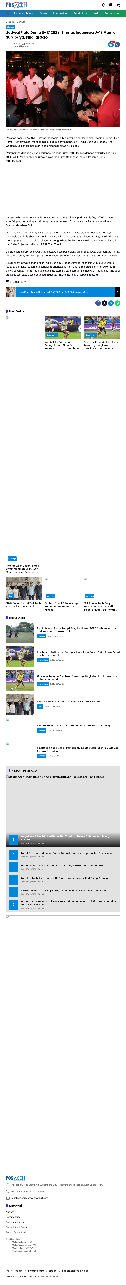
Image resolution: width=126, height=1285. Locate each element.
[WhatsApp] (117, 303)
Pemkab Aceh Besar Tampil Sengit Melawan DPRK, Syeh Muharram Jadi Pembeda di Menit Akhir (22, 569)
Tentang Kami (36, 1270)
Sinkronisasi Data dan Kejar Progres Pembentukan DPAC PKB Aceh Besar (64, 890)
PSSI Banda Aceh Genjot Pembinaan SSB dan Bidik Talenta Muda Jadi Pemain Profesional (100, 606)
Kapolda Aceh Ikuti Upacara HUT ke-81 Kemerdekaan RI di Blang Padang (64, 878)
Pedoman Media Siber (75, 1270)
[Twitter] (104, 303)
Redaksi (18, 1270)
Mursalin (16, 44)
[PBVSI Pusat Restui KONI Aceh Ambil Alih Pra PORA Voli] (24, 588)
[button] (104, 5)
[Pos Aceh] (16, 5)
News (10, 596)
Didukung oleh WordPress (21, 1276)
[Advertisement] (63, 189)
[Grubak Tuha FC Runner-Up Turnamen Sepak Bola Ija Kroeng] (63, 588)
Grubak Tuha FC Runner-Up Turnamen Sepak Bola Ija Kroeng (61, 606)
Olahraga (10, 27)
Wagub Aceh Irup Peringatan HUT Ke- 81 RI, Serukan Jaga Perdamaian (62, 865)
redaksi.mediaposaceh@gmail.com (29, 1198)
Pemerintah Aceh (15, 1222)
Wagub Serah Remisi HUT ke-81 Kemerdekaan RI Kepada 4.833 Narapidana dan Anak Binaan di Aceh (68, 903)
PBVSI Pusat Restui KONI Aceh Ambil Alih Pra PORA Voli (23, 605)
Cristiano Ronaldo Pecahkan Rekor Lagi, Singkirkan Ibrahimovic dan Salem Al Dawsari (101, 345)
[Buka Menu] (111, 5)
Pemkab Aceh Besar (16, 1227)
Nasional (10, 1212)
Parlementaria (13, 1217)
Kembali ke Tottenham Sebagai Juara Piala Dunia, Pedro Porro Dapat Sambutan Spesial (62, 345)
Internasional (52, 335)
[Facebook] (98, 303)
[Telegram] (111, 303)
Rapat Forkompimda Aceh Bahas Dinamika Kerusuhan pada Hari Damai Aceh (67, 853)
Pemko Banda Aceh (16, 1232)
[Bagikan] (117, 44)
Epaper (53, 1270)
